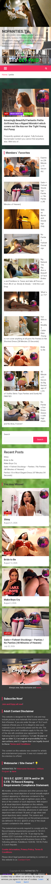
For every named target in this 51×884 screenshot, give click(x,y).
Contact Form (24, 860)
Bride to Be (8, 460)
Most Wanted (16, 114)
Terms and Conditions (20, 744)
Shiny (6, 457)
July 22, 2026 (9, 646)
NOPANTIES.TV (15, 31)
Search (7, 434)
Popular (28, 114)
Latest (8, 513)
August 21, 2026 (10, 523)
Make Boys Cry (10, 463)
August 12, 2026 (10, 563)
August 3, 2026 (10, 603)
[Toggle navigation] (5, 68)
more (38, 687)
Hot (6, 114)
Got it (26, 882)
